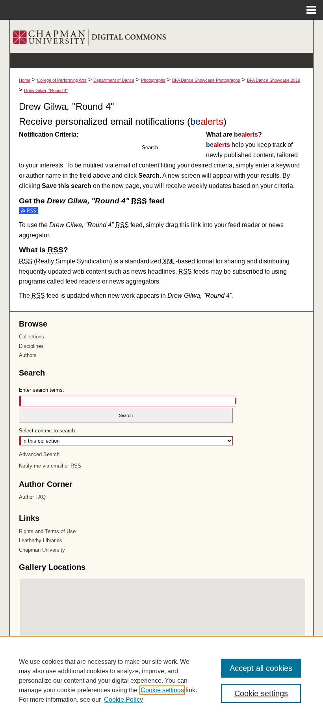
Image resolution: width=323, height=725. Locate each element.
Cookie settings (162, 690)
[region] (161, 680)
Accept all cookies (261, 668)
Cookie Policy (123, 699)
